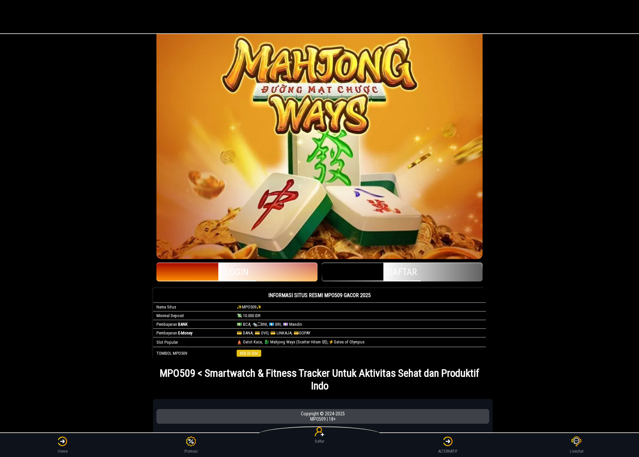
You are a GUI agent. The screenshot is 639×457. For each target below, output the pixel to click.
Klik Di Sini (249, 353)
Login (237, 271)
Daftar (402, 271)
